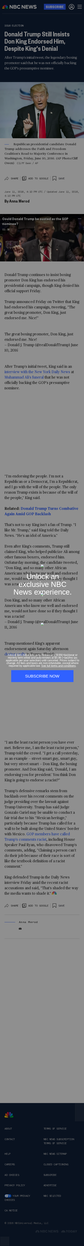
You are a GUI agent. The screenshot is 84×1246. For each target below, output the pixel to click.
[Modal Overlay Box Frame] (42, 623)
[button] (79, 562)
